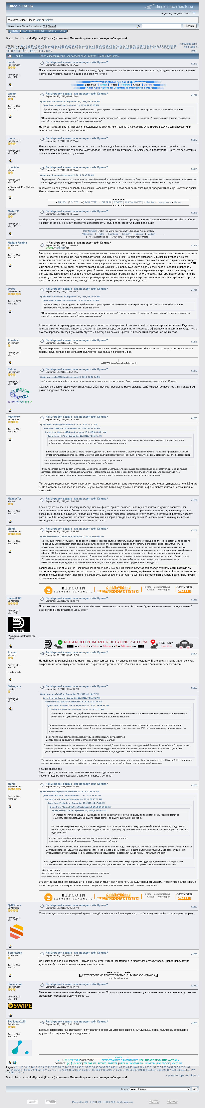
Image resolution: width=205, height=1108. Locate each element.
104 (168, 48)
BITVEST (118, 202)
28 (73, 45)
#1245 (194, 213)
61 (14, 48)
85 (97, 48)
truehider (13, 167)
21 (49, 45)
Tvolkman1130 (16, 1021)
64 (25, 48)
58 (175, 45)
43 (124, 45)
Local (28, 38)
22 (52, 45)
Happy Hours (164, 202)
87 (103, 48)
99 (144, 48)
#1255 (194, 688)
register (49, 20)
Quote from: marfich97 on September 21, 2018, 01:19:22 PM (69, 694)
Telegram (138, 234)
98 (141, 48)
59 (7, 48)
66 (32, 48)
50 (148, 45)
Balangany (14, 686)
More (62, 31)
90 (114, 48)
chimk (11, 528)
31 (83, 45)
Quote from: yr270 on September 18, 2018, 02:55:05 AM (74, 436)
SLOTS (74, 202)
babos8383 (14, 598)
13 (22, 45)
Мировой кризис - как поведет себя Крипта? (98, 38)
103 (163, 48)
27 (69, 45)
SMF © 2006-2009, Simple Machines (115, 1102)
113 (41, 51)
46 (134, 45)
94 (127, 48)
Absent (12, 652)
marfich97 (14, 416)
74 (59, 48)
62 (17, 48)
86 (100, 48)
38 (107, 45)
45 (131, 45)
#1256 (194, 785)
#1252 (194, 530)
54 (161, 45)
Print (193, 50)
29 (76, 45)
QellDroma (14, 905)
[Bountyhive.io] (14, 1062)
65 (29, 48)
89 (110, 48)
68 (39, 48)
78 (73, 48)
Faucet (177, 202)
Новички (62, 38)
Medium (151, 234)
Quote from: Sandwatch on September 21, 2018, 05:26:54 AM (69, 101)
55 (165, 45)
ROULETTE (90, 202)
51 (151, 45)
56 (168, 45)
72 (52, 48)
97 (138, 48)
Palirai (12, 369)
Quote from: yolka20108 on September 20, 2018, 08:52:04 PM (70, 377)
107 (13, 51)
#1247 (194, 290)
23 (56, 45)
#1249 (194, 371)
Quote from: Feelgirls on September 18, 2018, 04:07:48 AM (71, 428)
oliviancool (15, 984)
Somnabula (15, 952)
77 (69, 48)
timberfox (60, 248)
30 (79, 45)
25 (62, 45)
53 (158, 45)
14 (25, 45)
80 (80, 48)
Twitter (100, 234)
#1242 (194, 95)
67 (35, 48)
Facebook (113, 234)
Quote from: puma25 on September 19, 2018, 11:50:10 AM (71, 105)
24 (59, 45)
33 (90, 45)
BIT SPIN (106, 202)
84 (93, 48)
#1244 (194, 169)
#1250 (194, 418)
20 (45, 45)
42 (120, 45)
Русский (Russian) (44, 38)
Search (33, 31)
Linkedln (126, 234)
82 (86, 48)
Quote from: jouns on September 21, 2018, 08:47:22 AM (67, 175)
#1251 (194, 500)
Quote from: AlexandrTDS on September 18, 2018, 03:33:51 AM (75, 432)
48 (141, 45)
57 (171, 45)
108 (18, 51)
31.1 (45, 26)
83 (90, 48)
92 (121, 48)
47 (137, 45)
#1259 (194, 985)
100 (149, 48)
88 (107, 48)
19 (42, 45)
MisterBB (13, 211)
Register (52, 31)
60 (10, 48)
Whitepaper (87, 234)
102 (158, 48)
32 (86, 45)
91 (117, 48)
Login (42, 31)
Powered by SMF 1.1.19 (84, 1102)
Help (24, 31)
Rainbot (150, 202)
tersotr (12, 93)
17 (35, 45)
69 (42, 48)
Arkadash (13, 340)
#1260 (194, 1023)
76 (66, 48)
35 (96, 45)
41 (117, 45)
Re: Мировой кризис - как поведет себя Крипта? (77, 62)
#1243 (194, 140)
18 (39, 45)
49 (144, 45)
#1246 (194, 245)
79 (76, 48)
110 (27, 51)
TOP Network (89, 231)
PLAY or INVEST (133, 202)
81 (83, 48)
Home (15, 31)
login (38, 20)
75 (63, 48)
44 (127, 45)
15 (28, 45)
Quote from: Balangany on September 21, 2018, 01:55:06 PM (69, 792)
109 (22, 51)
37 (103, 45)
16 (32, 45)
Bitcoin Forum (14, 38)
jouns (11, 138)
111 (32, 51)
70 (46, 48)
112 (36, 51)
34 (93, 45)
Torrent (51, 26)
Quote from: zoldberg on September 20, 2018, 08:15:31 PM (68, 424)
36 (100, 45)
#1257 (194, 907)
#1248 (194, 341)
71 (49, 48)
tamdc (11, 62)
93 (124, 48)
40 (114, 45)
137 (48, 51)
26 (66, 45)
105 (173, 48)
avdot (11, 288)
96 (134, 48)
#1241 (194, 63)
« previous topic (188, 43)
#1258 (194, 954)
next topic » (191, 46)
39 (110, 45)
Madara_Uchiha (17, 242)
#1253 (194, 599)
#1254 (194, 654)
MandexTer (14, 498)
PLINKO (62, 202)
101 (154, 48)
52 (154, 45)
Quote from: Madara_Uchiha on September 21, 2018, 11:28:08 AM (72, 537)
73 (56, 48)
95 (131, 48)
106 (8, 51)
